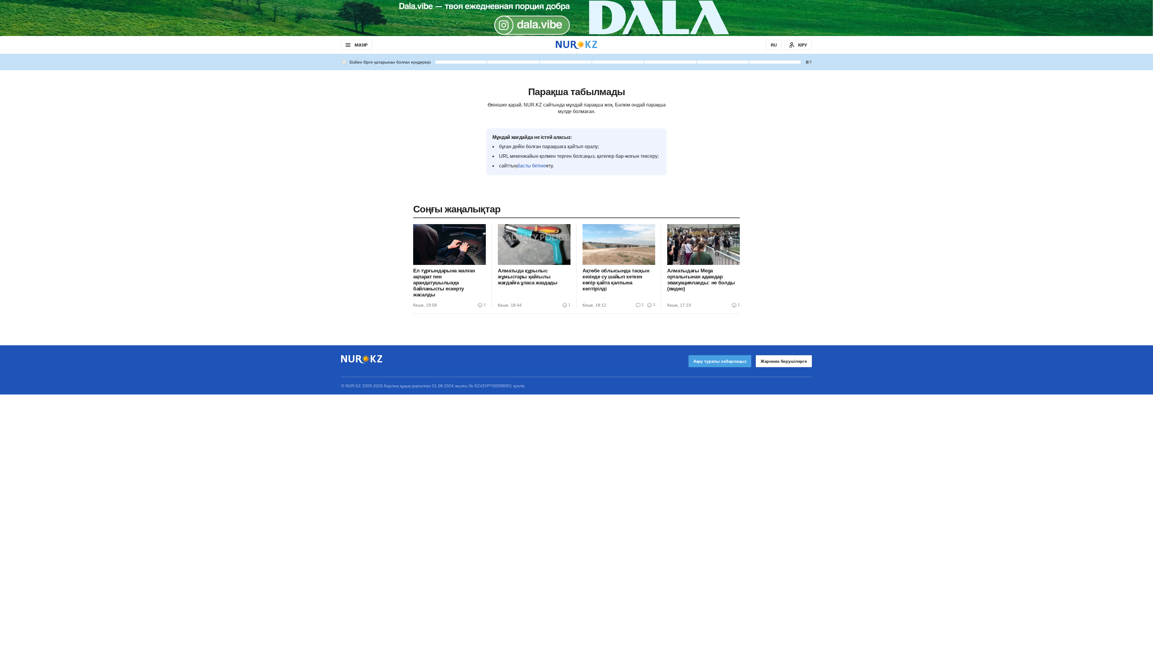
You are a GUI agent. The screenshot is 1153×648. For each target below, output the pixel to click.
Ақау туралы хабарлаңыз (719, 361)
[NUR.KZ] (576, 45)
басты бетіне (531, 165)
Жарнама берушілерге (784, 361)
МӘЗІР (361, 45)
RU (774, 45)
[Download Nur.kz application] (576, 18)
